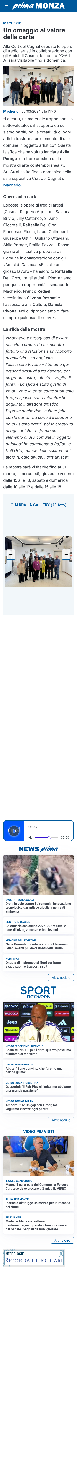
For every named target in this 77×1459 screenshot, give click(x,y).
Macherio (12, 185)
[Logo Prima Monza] (38, 6)
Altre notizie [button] (61, 977)
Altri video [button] (62, 1240)
